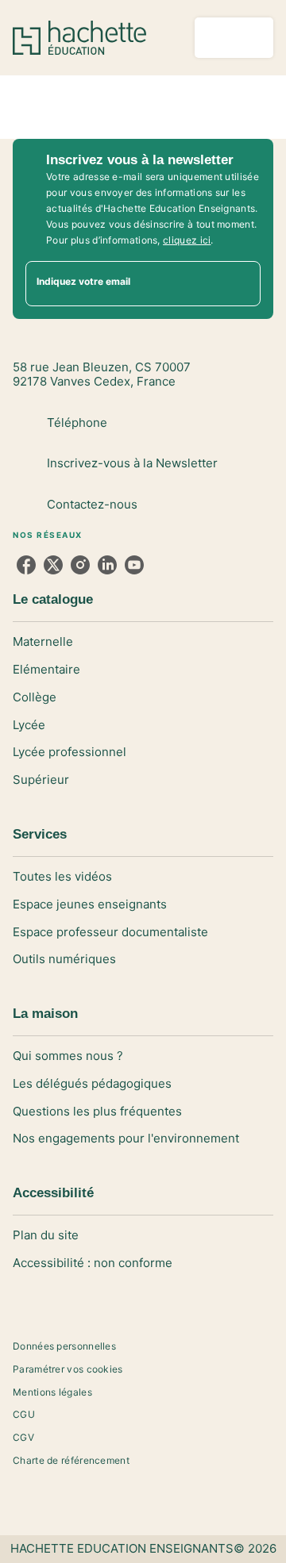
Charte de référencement (71, 1460)
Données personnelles (64, 1346)
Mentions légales (52, 1392)
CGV (23, 1437)
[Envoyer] (241, 283)
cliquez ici (187, 240)
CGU (24, 1414)
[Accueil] (79, 37)
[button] (143, 642)
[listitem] (26, 564)
